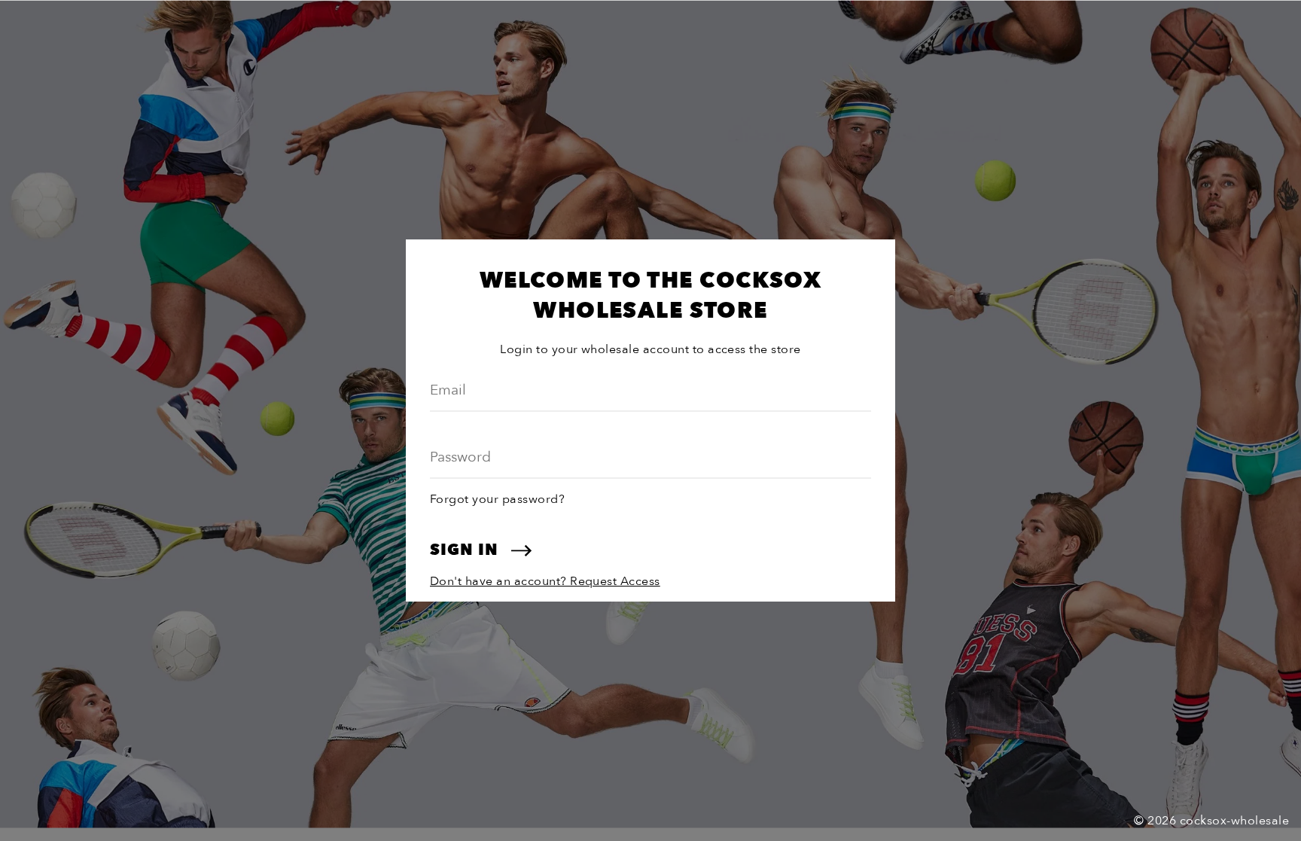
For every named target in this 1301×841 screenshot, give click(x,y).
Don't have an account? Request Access (545, 581)
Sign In (466, 550)
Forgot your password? (497, 499)
